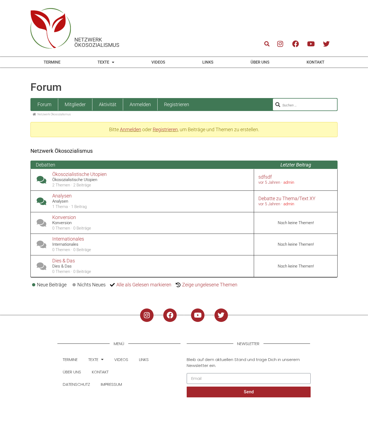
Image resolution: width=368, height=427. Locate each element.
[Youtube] (311, 43)
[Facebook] (295, 43)
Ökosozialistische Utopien (79, 174)
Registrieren (176, 104)
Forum (44, 104)
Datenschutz (76, 384)
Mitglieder (75, 104)
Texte (103, 62)
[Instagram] (280, 43)
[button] (267, 43)
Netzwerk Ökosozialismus (96, 42)
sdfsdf (265, 177)
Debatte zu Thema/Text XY (286, 198)
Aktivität (107, 104)
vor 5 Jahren (269, 182)
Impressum (111, 384)
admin (288, 182)
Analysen (62, 196)
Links (207, 62)
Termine (52, 62)
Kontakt (315, 62)
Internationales (68, 239)
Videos (158, 62)
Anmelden (140, 104)
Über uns (260, 62)
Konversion (64, 217)
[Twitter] (326, 43)
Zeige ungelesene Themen (209, 284)
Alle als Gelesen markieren (143, 284)
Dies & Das (63, 260)
